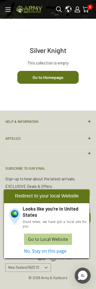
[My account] (77, 9)
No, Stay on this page (45, 251)
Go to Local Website (48, 239)
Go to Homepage (48, 77)
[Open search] (59, 9)
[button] (83, 276)
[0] (86, 9)
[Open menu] (8, 9)
